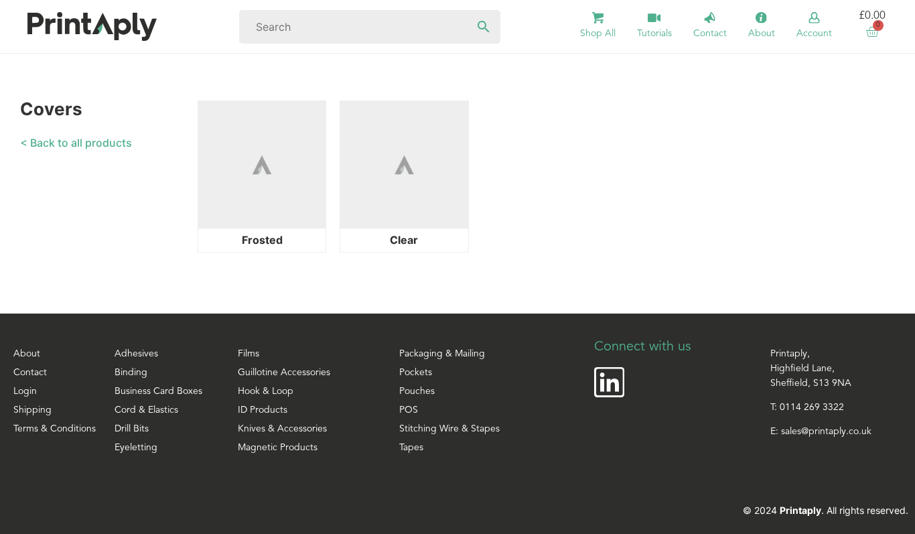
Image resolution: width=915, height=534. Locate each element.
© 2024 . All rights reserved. (825, 510)
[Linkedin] (609, 382)
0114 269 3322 (812, 408)
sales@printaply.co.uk (826, 432)
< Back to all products (76, 142)
